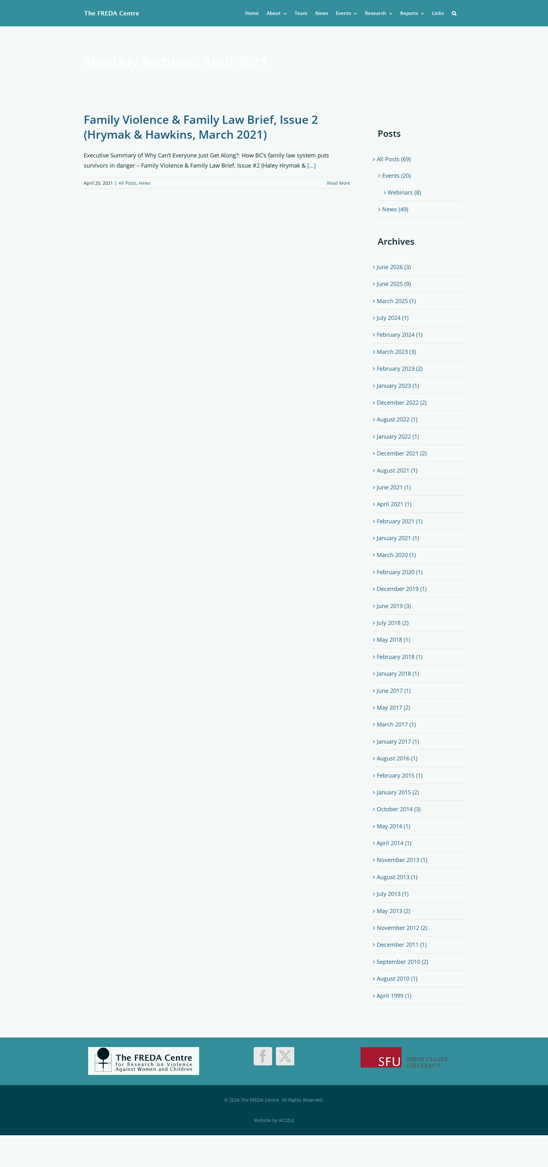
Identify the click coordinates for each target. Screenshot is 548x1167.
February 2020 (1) (399, 572)
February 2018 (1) (399, 656)
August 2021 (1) (397, 470)
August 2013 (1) (397, 877)
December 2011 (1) (402, 944)
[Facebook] (263, 1056)
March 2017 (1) (396, 724)
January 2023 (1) (398, 385)
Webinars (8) (404, 192)
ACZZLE (286, 1120)
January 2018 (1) (398, 673)
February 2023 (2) (399, 368)
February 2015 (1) (399, 775)
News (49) (395, 209)
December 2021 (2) (402, 453)
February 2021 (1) (399, 521)
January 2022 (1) (398, 436)
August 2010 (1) (397, 978)
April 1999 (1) (394, 995)
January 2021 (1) (398, 538)
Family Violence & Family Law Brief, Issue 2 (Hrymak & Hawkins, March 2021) (201, 127)
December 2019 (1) (402, 589)
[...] (311, 165)
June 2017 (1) (394, 690)
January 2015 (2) (398, 792)
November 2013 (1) (402, 860)
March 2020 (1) (396, 555)
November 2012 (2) (402, 928)
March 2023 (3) (396, 351)
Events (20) (396, 175)
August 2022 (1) (397, 419)
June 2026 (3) (394, 267)
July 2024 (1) (392, 318)
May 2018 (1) (393, 639)
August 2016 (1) (397, 758)
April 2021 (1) (394, 504)
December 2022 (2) (402, 402)
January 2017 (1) (398, 741)
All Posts (127, 183)
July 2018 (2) (392, 623)
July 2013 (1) (392, 894)
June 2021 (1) (394, 487)
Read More (338, 183)
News (145, 183)
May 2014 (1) (393, 826)
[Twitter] (285, 1056)
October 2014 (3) (399, 809)
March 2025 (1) (396, 301)
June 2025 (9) (394, 284)
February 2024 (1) (399, 334)
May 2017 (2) (393, 707)
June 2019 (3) (394, 606)
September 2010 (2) (402, 961)
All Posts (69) (394, 159)
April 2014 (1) (394, 843)
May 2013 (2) (393, 911)
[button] (454, 13)
